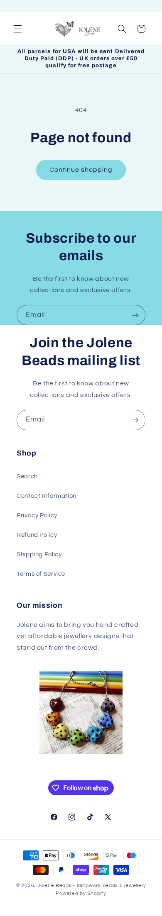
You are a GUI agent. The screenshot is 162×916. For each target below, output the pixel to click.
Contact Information (46, 496)
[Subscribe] (135, 315)
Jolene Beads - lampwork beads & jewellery (91, 885)
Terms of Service (41, 574)
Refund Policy (37, 535)
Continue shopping (81, 169)
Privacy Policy (37, 515)
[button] (17, 28)
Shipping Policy (39, 554)
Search (27, 476)
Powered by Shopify (81, 893)
